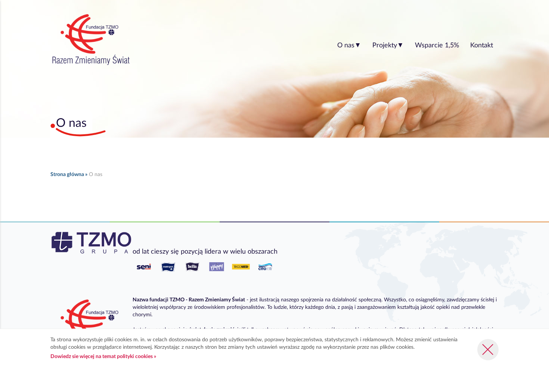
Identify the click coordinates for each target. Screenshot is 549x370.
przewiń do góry (527, 321)
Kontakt (481, 45)
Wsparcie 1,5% (437, 45)
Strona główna (67, 174)
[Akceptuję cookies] (488, 349)
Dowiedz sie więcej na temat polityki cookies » (103, 356)
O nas (349, 45)
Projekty (388, 45)
